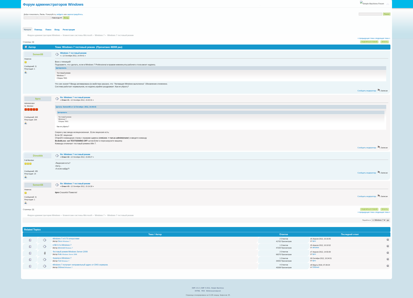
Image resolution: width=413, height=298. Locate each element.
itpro (37, 98)
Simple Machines (217, 288)
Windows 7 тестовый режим (73, 53)
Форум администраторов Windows (53, 4)
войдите (60, 14)
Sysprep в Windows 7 (62, 258)
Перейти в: (366, 220)
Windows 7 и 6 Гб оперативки (66, 238)
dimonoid (61, 248)
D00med (61, 267)
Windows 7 (66, 241)
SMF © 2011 (205, 288)
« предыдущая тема (366, 38)
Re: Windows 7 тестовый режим (75, 97)
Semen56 (38, 54)
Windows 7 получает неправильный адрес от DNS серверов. (80, 265)
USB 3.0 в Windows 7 (62, 245)
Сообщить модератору (367, 91)
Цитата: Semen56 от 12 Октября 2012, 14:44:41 (76, 107)
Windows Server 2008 (69, 254)
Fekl (59, 261)
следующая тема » (382, 38)
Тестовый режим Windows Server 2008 (70, 252)
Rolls (60, 254)
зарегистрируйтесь (75, 14)
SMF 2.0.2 (196, 288)
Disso (60, 241)
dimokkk (38, 155)
